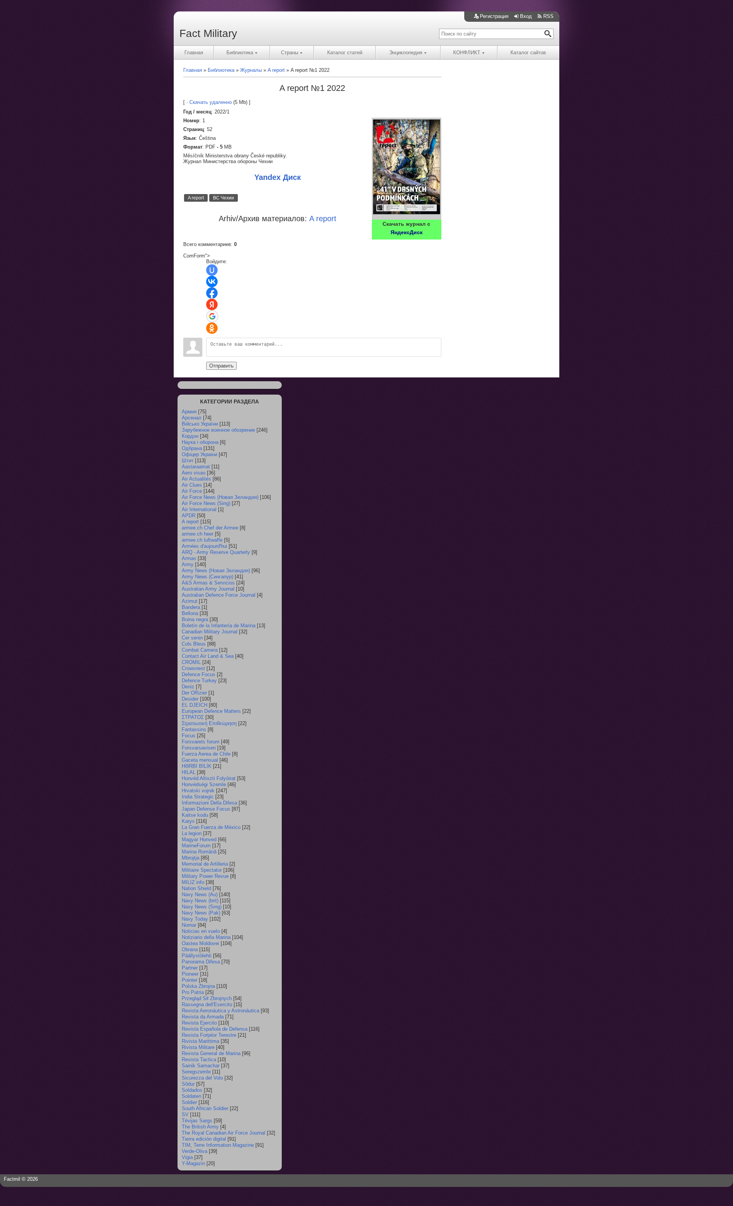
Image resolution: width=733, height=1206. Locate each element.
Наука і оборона (200, 442)
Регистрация (494, 16)
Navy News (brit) (200, 900)
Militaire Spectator (202, 870)
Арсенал (192, 418)
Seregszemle (196, 1072)
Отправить (221, 366)
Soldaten (191, 1096)
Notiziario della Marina (206, 937)
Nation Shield (196, 888)
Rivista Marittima (200, 1041)
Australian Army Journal (208, 589)
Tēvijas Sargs (197, 1120)
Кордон (190, 436)
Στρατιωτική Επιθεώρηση (209, 723)
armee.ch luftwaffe (202, 540)
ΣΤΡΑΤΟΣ (193, 717)
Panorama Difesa (201, 962)
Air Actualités (196, 479)
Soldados (192, 1090)
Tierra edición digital (204, 1139)
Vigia (187, 1157)
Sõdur (188, 1084)
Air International (199, 509)
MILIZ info (193, 882)
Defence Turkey (199, 680)
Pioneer (190, 974)
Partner (190, 968)
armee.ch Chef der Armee (210, 528)
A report (196, 198)
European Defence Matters (211, 711)
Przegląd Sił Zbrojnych (207, 998)
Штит (188, 460)
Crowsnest (193, 668)
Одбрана (192, 448)
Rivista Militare (198, 1047)
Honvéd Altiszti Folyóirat (209, 778)
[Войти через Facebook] (212, 293)
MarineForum (196, 845)
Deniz (188, 687)
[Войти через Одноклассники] (212, 328)
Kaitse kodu (195, 815)
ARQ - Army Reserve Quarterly (216, 552)
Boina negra (195, 619)
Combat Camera (200, 650)
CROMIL (191, 662)
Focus (188, 735)
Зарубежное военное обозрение (218, 430)
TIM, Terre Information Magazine (218, 1145)
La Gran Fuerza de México (211, 827)
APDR (188, 515)
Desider (190, 699)
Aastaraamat (196, 466)
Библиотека (239, 52)
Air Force (192, 491)
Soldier (189, 1102)
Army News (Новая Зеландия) (216, 570)
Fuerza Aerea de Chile (206, 754)
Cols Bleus (194, 644)
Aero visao (193, 473)
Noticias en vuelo (201, 931)
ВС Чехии (223, 198)
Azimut (189, 601)
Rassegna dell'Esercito (207, 1004)
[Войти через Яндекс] (212, 304)
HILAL (188, 772)
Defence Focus (198, 674)
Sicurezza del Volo (202, 1078)
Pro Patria (193, 992)
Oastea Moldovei (200, 943)
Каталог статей (344, 52)
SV (185, 1114)
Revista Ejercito (199, 1023)
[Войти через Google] (212, 316)
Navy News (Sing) (201, 907)
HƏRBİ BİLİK (197, 766)
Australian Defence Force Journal (218, 595)
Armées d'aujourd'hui (204, 546)
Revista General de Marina (211, 1053)
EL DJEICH (194, 705)
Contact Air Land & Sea (208, 656)
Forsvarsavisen (199, 748)
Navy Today (195, 919)
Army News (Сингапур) (207, 577)
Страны (289, 52)
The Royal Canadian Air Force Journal (223, 1133)
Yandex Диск (277, 177)
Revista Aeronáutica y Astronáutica (220, 1010)
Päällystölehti (197, 955)
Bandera (191, 607)
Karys (188, 821)
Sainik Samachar (201, 1065)
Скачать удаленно (210, 102)
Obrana (190, 949)
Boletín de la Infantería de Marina (218, 625)
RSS (548, 16)
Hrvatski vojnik (198, 790)
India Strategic (198, 797)
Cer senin (192, 638)
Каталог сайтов (528, 52)
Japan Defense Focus (206, 809)
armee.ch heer (197, 534)
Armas (189, 558)
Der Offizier (194, 693)
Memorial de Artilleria (205, 864)
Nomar (189, 925)
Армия (189, 411)
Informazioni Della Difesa (209, 803)
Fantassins (194, 729)
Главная (193, 52)
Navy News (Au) (200, 894)
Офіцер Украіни (199, 454)
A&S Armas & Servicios (208, 583)
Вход (526, 16)
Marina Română (199, 852)
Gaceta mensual (200, 760)
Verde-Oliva (194, 1151)
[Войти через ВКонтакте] (212, 281)
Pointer (189, 980)
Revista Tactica (199, 1059)
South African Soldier (205, 1108)
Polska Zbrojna (198, 986)
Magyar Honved (199, 839)
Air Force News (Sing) (206, 503)
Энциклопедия (405, 52)
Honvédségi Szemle (204, 784)
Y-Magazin (193, 1163)
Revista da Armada (203, 1017)
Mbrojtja (190, 858)
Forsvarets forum (201, 742)
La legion (192, 833)
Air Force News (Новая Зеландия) (220, 497)
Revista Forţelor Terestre (209, 1035)
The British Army (200, 1127)
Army (188, 564)
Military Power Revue (205, 876)
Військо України (200, 424)
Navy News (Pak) (201, 913)
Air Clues (192, 485)
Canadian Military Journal (209, 632)
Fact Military (208, 33)
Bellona (190, 613)
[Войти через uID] (212, 270)
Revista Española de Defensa (214, 1029)
